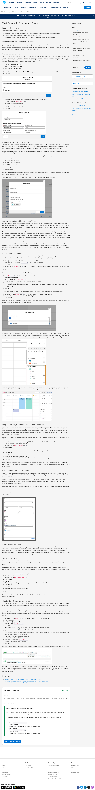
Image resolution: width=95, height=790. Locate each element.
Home (16, 7)
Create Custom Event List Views (81, 39)
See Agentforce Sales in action (80, 91)
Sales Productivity (5, 12)
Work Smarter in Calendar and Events (80, 33)
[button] (22, 12)
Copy (24, 101)
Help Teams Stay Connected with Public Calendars (81, 49)
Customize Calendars (78, 36)
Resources (75, 63)
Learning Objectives (78, 30)
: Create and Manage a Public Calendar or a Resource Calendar (26, 681)
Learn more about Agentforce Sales (81, 99)
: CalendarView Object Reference (20, 683)
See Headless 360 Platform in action (82, 106)
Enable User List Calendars (79, 46)
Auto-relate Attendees (78, 55)
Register (56, 15)
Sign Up (88, 7)
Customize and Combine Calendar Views (81, 42)
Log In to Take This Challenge (12, 741)
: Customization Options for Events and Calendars (23, 679)
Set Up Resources (77, 58)
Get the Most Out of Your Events (81, 53)
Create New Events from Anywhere (81, 60)
